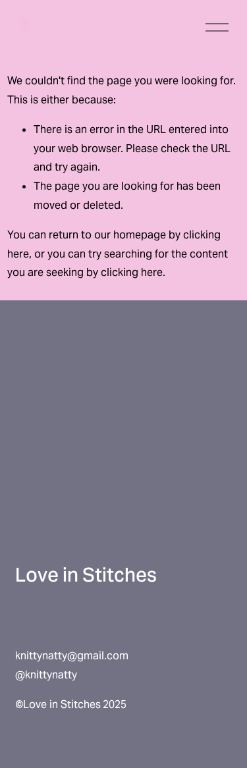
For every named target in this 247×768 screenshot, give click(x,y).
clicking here (132, 272)
